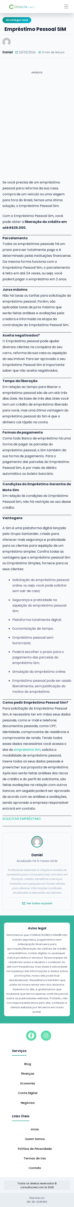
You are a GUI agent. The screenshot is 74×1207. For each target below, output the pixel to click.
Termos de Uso (35, 1158)
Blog (27, 1064)
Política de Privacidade (35, 1149)
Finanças (27, 1074)
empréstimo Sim (27, 749)
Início (35, 1129)
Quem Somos (35, 1139)
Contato (35, 1168)
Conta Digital (27, 1093)
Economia (27, 1083)
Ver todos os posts (39, 903)
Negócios (28, 1103)
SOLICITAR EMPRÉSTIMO (21, 818)
